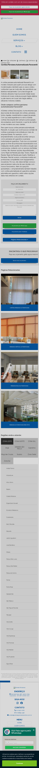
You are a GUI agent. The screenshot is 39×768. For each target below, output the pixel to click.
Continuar (19, 763)
